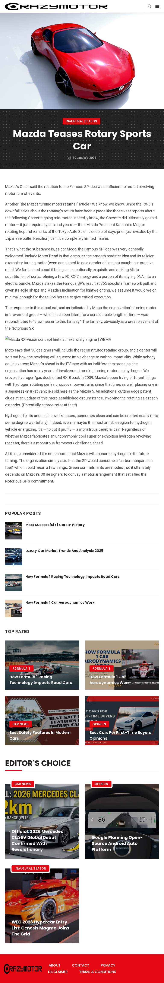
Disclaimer (58, 971)
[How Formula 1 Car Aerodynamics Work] (13, 608)
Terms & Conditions (97, 971)
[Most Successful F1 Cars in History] (13, 530)
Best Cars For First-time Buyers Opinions (120, 735)
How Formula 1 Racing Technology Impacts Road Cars (72, 576)
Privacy (108, 965)
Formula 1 (21, 668)
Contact (80, 965)
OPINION (99, 724)
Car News (21, 724)
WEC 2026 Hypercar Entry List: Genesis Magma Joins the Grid (40, 928)
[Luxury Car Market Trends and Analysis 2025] (13, 556)
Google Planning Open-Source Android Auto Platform (117, 843)
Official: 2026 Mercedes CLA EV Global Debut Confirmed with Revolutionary (37, 840)
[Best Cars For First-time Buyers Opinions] (122, 720)
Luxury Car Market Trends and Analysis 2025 (64, 550)
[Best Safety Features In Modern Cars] (42, 720)
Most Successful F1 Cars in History (55, 524)
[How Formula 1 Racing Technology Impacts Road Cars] (13, 582)
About (54, 965)
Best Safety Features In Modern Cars (40, 735)
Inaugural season (81, 121)
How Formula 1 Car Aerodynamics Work (59, 602)
